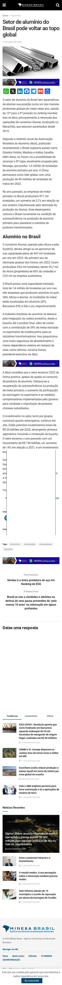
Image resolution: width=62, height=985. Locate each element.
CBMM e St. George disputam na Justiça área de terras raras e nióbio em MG (38, 753)
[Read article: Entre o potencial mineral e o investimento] (9, 861)
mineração (29, 544)
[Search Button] (57, 5)
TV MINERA (46, 956)
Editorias (33, 956)
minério (8, 549)
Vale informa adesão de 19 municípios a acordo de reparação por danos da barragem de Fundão (37, 894)
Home (5, 15)
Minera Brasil (16, 938)
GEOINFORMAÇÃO (11, 960)
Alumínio (15, 544)
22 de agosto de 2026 (16, 849)
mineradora (45, 544)
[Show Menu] (4, 5)
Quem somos (18, 956)
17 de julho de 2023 (12, 42)
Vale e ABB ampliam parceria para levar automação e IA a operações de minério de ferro (39, 789)
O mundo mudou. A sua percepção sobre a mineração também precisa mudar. (38, 876)
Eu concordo (32, 980)
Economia (15, 15)
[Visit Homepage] (31, 5)
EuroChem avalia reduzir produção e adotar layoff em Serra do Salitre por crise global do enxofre (39, 771)
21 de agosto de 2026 (30, 866)
